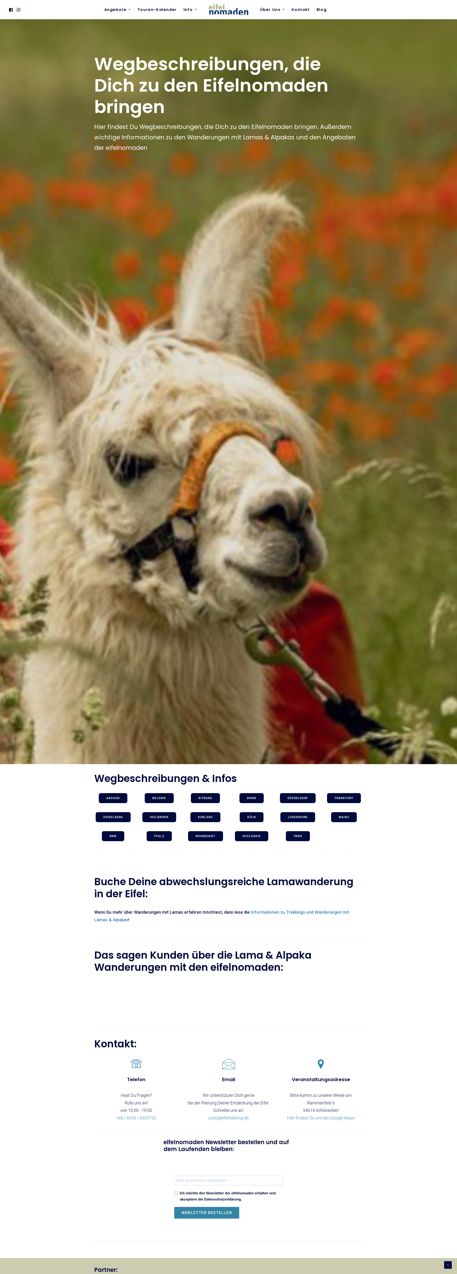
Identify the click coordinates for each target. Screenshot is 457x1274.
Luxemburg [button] (298, 817)
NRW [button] (113, 836)
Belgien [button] (159, 798)
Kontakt (301, 9)
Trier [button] (297, 836)
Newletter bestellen (207, 1213)
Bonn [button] (251, 798)
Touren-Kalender (157, 9)
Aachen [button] (113, 798)
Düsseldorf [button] (298, 798)
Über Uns (270, 9)
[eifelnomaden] (228, 9)
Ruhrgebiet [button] (205, 836)
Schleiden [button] (252, 836)
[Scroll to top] (448, 1265)
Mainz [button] (344, 817)
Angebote (115, 9)
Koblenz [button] (205, 817)
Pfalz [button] (159, 836)
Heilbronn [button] (159, 817)
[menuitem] (12, 9)
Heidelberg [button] (113, 817)
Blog (322, 9)
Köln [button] (251, 817)
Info (188, 9)
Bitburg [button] (205, 798)
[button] (12, 9)
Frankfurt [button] (344, 798)
